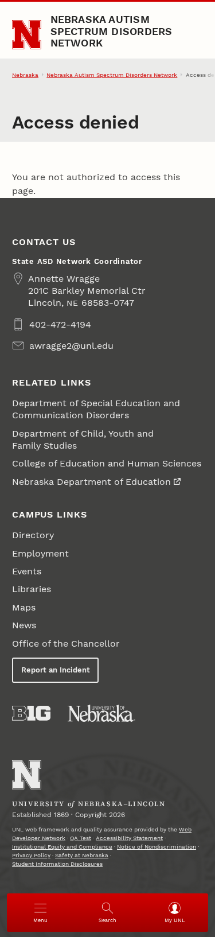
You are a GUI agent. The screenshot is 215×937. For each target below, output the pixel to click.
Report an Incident (55, 670)
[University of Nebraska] (101, 713)
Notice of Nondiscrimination (156, 846)
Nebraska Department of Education (91, 481)
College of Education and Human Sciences (106, 463)
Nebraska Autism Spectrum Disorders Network (111, 31)
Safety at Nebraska (81, 855)
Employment (40, 553)
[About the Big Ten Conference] (31, 713)
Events (26, 571)
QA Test (80, 838)
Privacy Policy (31, 855)
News (24, 625)
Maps (24, 607)
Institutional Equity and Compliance (62, 846)
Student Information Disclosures (57, 864)
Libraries (31, 589)
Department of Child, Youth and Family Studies (83, 439)
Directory (33, 535)
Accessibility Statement (129, 838)
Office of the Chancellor (66, 643)
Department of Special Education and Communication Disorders (96, 409)
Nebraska (25, 75)
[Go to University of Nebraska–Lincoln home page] (26, 34)
